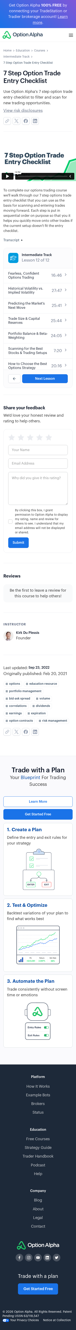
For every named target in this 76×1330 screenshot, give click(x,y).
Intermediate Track (16, 56)
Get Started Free (38, 814)
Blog (38, 1200)
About (38, 1209)
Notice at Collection (57, 1320)
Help (38, 1174)
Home (7, 50)
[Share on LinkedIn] (35, 121)
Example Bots (38, 1095)
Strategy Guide (38, 1148)
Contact (38, 1226)
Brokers (38, 1104)
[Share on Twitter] (16, 121)
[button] (70, 35)
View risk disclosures (23, 110)
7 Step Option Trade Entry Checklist (28, 62)
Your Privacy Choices (24, 1320)
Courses (39, 50)
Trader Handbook (38, 1156)
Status (38, 1112)
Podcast (38, 1165)
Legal (38, 1218)
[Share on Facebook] (26, 121)
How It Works (38, 1086)
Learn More (38, 801)
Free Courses (38, 1139)
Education (23, 50)
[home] (23, 35)
